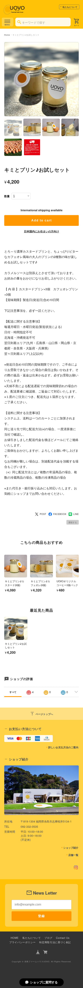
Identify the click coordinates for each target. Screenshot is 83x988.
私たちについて (70, 6)
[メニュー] (7, 22)
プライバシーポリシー (22, 942)
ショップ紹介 (70, 847)
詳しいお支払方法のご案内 (63, 747)
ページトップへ (41, 713)
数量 (7, 196)
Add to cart (41, 220)
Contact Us (62, 938)
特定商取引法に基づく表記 (55, 942)
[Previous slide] (4, 633)
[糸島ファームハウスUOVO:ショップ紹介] (41, 790)
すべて (12, 692)
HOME (15, 938)
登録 (41, 916)
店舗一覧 (73, 855)
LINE (76, 514)
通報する (72, 522)
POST (43, 514)
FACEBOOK (60, 514)
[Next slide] (79, 633)
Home (7, 34)
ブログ (48, 938)
